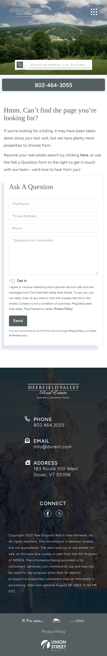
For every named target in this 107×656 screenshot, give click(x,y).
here (84, 155)
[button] (20, 65)
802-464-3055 (53, 85)
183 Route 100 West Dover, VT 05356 (56, 471)
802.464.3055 (49, 425)
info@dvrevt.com (53, 446)
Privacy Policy (63, 309)
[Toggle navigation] (94, 12)
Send (18, 320)
